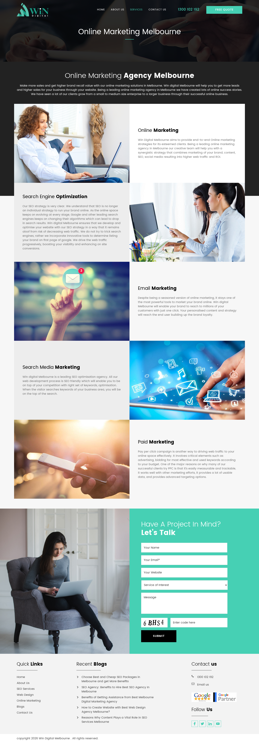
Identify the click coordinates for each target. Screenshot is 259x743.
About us (23, 683)
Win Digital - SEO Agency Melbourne (36, 10)
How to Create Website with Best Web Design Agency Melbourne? (114, 709)
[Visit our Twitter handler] (202, 724)
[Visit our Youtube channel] (218, 724)
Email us (203, 684)
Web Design (25, 695)
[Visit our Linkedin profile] (210, 724)
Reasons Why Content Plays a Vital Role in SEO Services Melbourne (114, 719)
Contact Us (24, 712)
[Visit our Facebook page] (195, 724)
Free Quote (224, 9)
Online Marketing (29, 700)
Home (21, 677)
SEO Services (26, 689)
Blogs (20, 706)
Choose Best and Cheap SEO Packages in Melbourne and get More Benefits (111, 679)
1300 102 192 (188, 10)
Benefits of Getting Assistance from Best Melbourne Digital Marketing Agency (118, 699)
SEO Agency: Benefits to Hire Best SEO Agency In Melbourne (115, 689)
